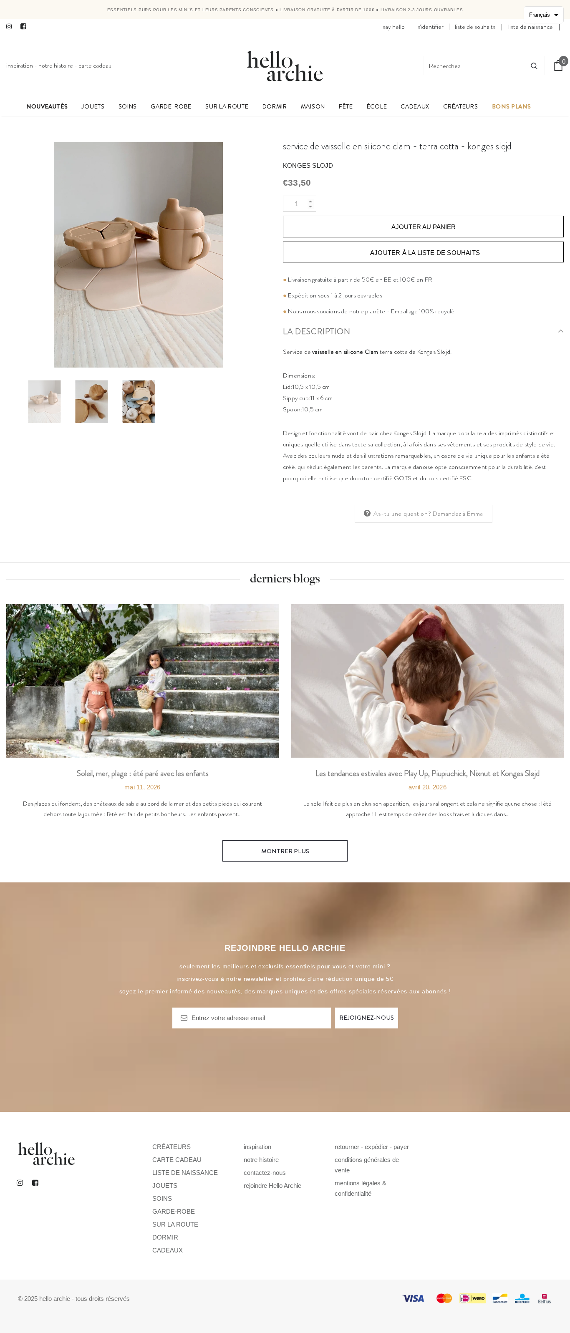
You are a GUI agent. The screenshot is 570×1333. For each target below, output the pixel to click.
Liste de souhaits (475, 26)
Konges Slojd (308, 165)
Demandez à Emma (458, 513)
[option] (138, 255)
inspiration (19, 65)
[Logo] (285, 65)
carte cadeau (94, 65)
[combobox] (474, 65)
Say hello (394, 26)
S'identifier (431, 26)
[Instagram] (11, 27)
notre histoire (55, 65)
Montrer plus (285, 851)
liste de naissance (530, 26)
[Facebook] (25, 27)
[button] (543, 15)
